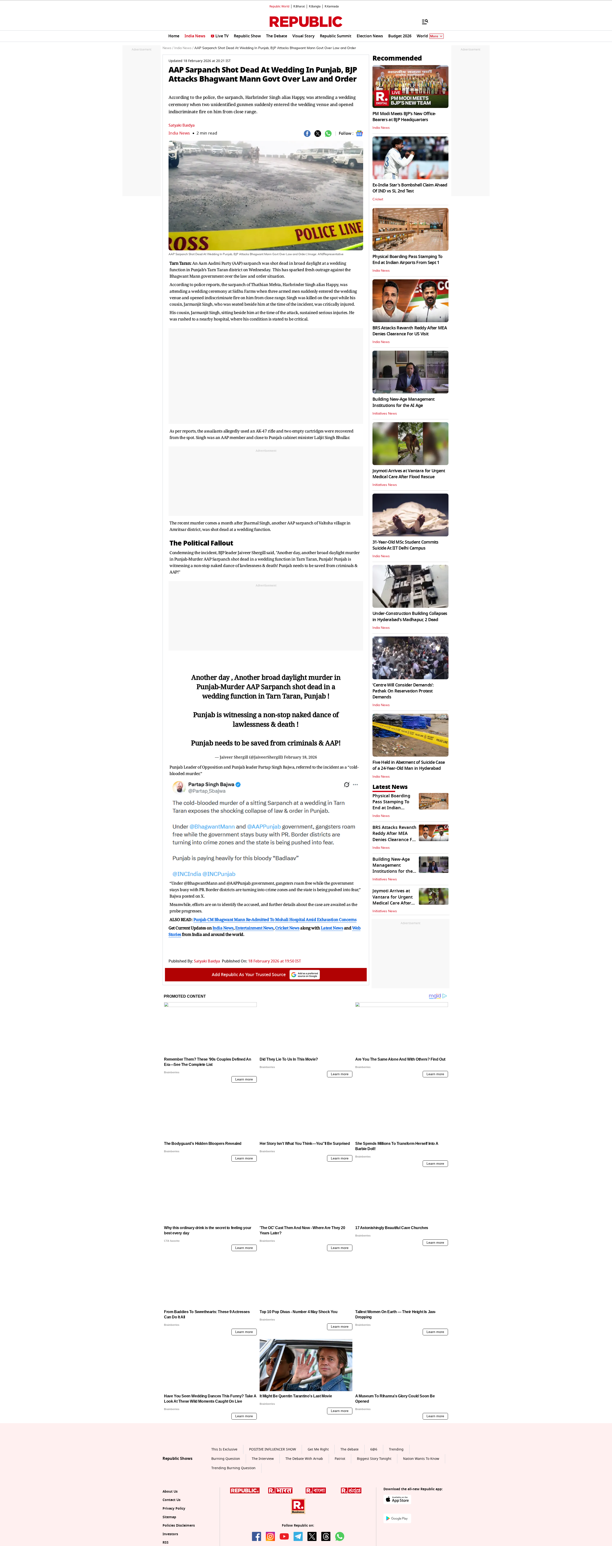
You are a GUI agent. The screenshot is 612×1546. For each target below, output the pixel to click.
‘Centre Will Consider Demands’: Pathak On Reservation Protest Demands (403, 691)
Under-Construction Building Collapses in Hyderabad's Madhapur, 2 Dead (409, 616)
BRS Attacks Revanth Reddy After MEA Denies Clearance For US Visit (409, 331)
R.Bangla (315, 6)
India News (179, 133)
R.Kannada (332, 6)
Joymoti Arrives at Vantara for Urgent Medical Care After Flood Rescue (408, 474)
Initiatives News (384, 413)
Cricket (377, 199)
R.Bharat (299, 6)
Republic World (279, 6)
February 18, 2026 (300, 757)
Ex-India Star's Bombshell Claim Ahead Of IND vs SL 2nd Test (409, 188)
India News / (183, 48)
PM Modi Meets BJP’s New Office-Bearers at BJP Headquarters (404, 117)
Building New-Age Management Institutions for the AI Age (403, 402)
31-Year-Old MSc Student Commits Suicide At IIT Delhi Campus (405, 545)
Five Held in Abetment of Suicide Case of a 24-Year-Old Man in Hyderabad (408, 765)
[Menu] (422, 21)
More (434, 36)
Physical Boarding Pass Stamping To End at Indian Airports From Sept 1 (407, 259)
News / (168, 48)
